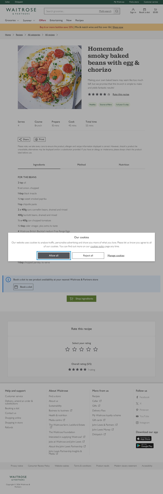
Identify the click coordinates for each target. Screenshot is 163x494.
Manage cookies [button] (116, 255)
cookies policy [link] (97, 246)
